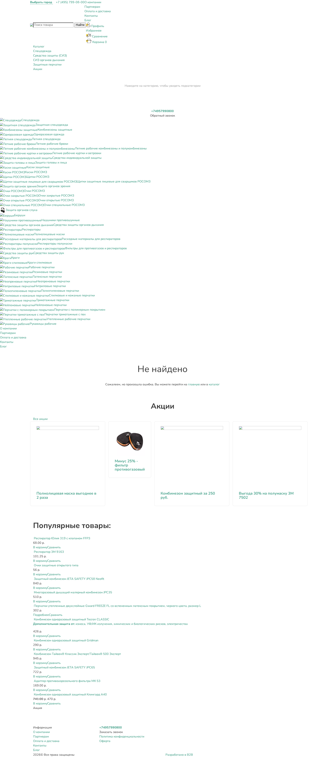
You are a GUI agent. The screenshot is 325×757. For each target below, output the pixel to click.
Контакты (91, 16)
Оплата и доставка (97, 11)
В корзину (40, 547)
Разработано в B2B (179, 755)
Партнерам (92, 7)
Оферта (104, 741)
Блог (87, 20)
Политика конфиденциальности (121, 736)
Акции (37, 69)
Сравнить (54, 547)
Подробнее (41, 615)
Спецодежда (42, 51)
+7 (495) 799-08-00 (70, 2)
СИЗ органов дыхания (49, 60)
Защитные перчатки (47, 65)
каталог (214, 384)
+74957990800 (162, 111)
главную (194, 384)
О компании (92, 2)
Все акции (40, 419)
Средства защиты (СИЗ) (50, 55)
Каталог (38, 46)
